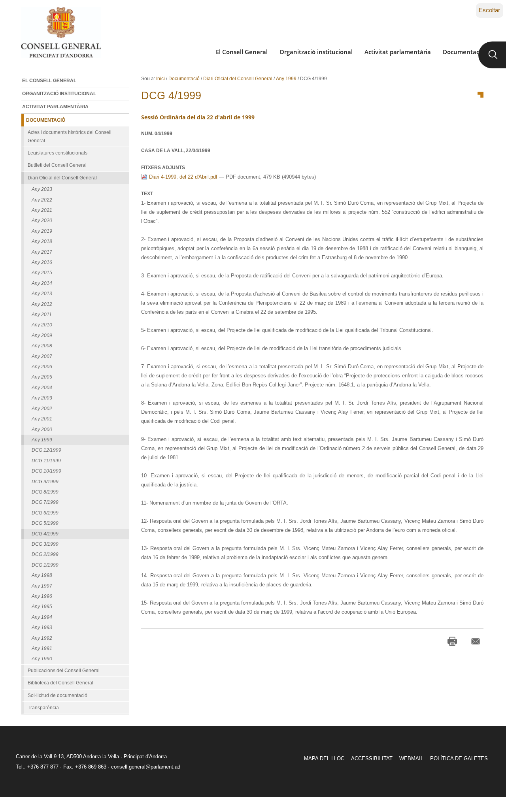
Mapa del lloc (324, 758)
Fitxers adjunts (163, 167)
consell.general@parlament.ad (145, 767)
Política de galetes (459, 758)
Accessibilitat (372, 758)
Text (147, 193)
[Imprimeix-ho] (452, 641)
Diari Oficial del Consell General (237, 78)
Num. (156, 133)
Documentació (463, 52)
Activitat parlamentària (397, 52)
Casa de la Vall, (175, 150)
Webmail (411, 758)
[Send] (475, 641)
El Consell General (242, 52)
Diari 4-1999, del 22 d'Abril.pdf (183, 177)
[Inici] (60, 32)
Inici (160, 78)
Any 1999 (286, 78)
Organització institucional (316, 52)
